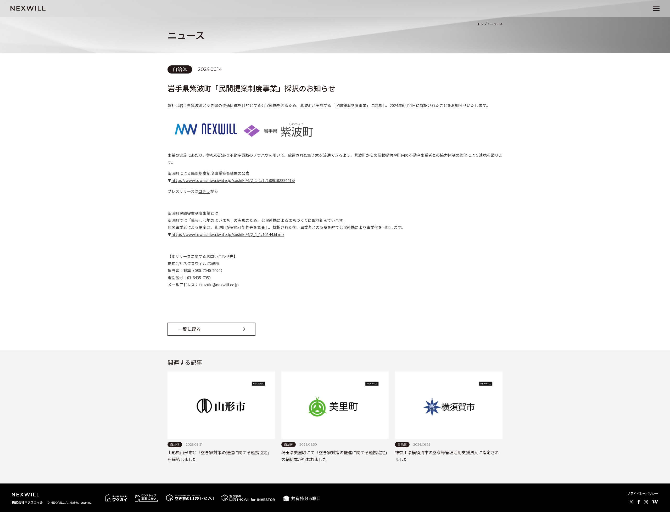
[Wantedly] (655, 502)
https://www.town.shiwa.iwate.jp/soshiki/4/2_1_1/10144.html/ (227, 234)
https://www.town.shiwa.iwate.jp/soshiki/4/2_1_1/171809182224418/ (233, 180)
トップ (482, 23)
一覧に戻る (189, 329)
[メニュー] (656, 8)
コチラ (204, 191)
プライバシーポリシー (642, 493)
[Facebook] (639, 502)
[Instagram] (646, 502)
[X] (631, 502)
